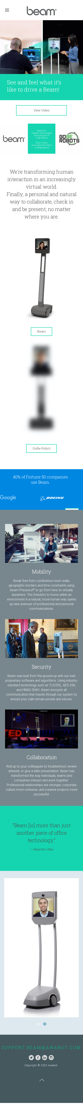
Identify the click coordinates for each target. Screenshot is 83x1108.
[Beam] (41, 276)
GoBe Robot (41, 448)
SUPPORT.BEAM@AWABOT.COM (41, 1045)
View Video (42, 110)
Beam (41, 331)
